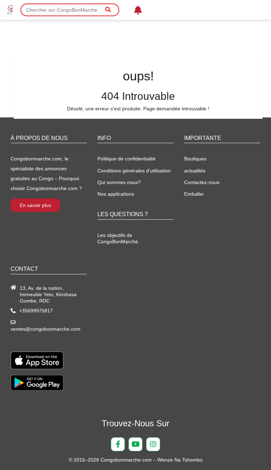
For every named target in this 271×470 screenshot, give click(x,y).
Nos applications (115, 194)
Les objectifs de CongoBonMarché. (118, 238)
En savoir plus (35, 205)
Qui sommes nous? (119, 182)
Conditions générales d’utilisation (134, 170)
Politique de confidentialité (126, 158)
